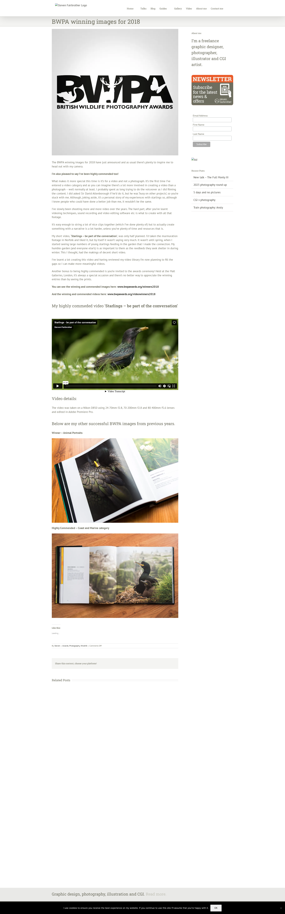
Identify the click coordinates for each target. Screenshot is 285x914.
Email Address (200, 115)
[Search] (228, 8)
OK (216, 908)
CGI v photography (204, 200)
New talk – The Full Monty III (210, 177)
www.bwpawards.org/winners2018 (138, 287)
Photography (74, 645)
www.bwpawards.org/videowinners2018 (132, 294)
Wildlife (84, 645)
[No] (281, 908)
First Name (198, 124)
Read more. (156, 894)
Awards (65, 645)
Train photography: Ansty (208, 207)
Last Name (198, 134)
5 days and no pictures (207, 192)
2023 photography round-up (210, 185)
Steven (57, 645)
